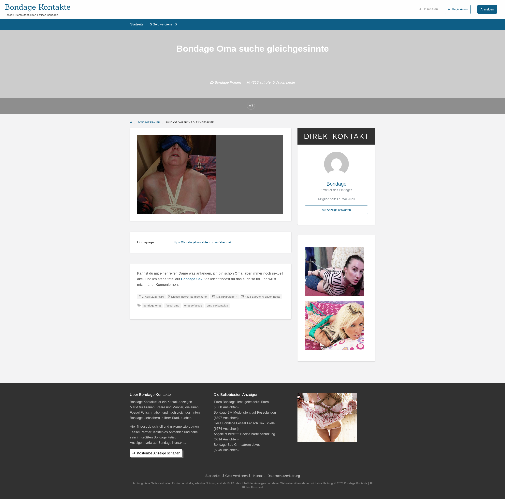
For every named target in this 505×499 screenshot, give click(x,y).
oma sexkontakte (217, 305)
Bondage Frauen (228, 82)
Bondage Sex (191, 279)
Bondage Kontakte (37, 7)
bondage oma (152, 305)
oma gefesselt (193, 305)
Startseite (136, 24)
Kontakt (259, 476)
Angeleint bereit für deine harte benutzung (244, 434)
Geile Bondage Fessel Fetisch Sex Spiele (244, 423)
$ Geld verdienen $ (163, 24)
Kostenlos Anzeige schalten (158, 453)
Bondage (336, 184)
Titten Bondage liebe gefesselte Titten (241, 402)
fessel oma (172, 305)
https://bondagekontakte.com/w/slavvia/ (202, 242)
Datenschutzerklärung (283, 476)
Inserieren (430, 9)
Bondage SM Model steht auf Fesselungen (245, 412)
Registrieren (460, 9)
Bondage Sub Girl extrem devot (237, 445)
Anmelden (487, 9)
